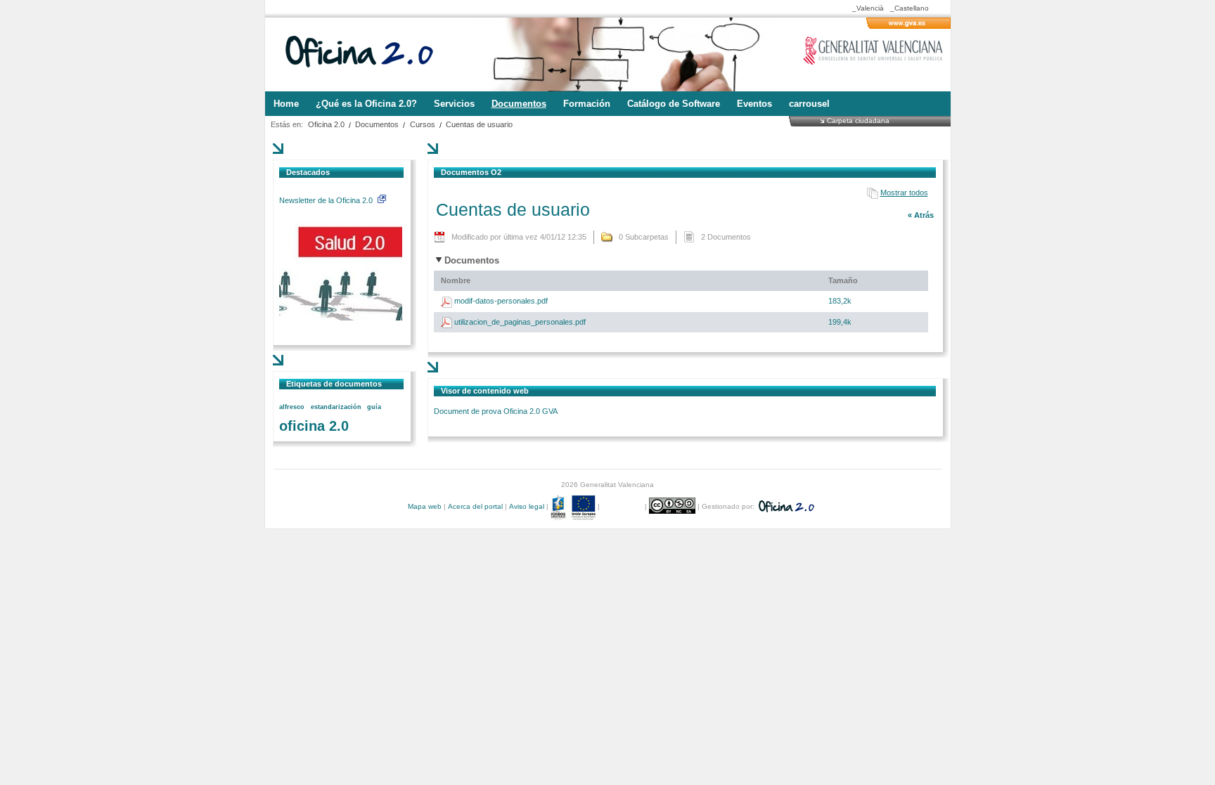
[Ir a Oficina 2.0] (367, 54)
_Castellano (909, 8)
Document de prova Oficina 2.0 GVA (496, 411)
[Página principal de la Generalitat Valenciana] (908, 26)
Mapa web (425, 506)
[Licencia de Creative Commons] (673, 506)
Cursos (422, 124)
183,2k (839, 301)
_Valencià (868, 8)
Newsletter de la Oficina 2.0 (327, 200)
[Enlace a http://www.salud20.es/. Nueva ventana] (340, 317)
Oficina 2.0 (326, 124)
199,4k (839, 322)
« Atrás (921, 215)
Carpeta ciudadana (858, 120)
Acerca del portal (475, 506)
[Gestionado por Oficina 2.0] (785, 506)
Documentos (377, 124)
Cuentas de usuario (479, 124)
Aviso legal (526, 506)
